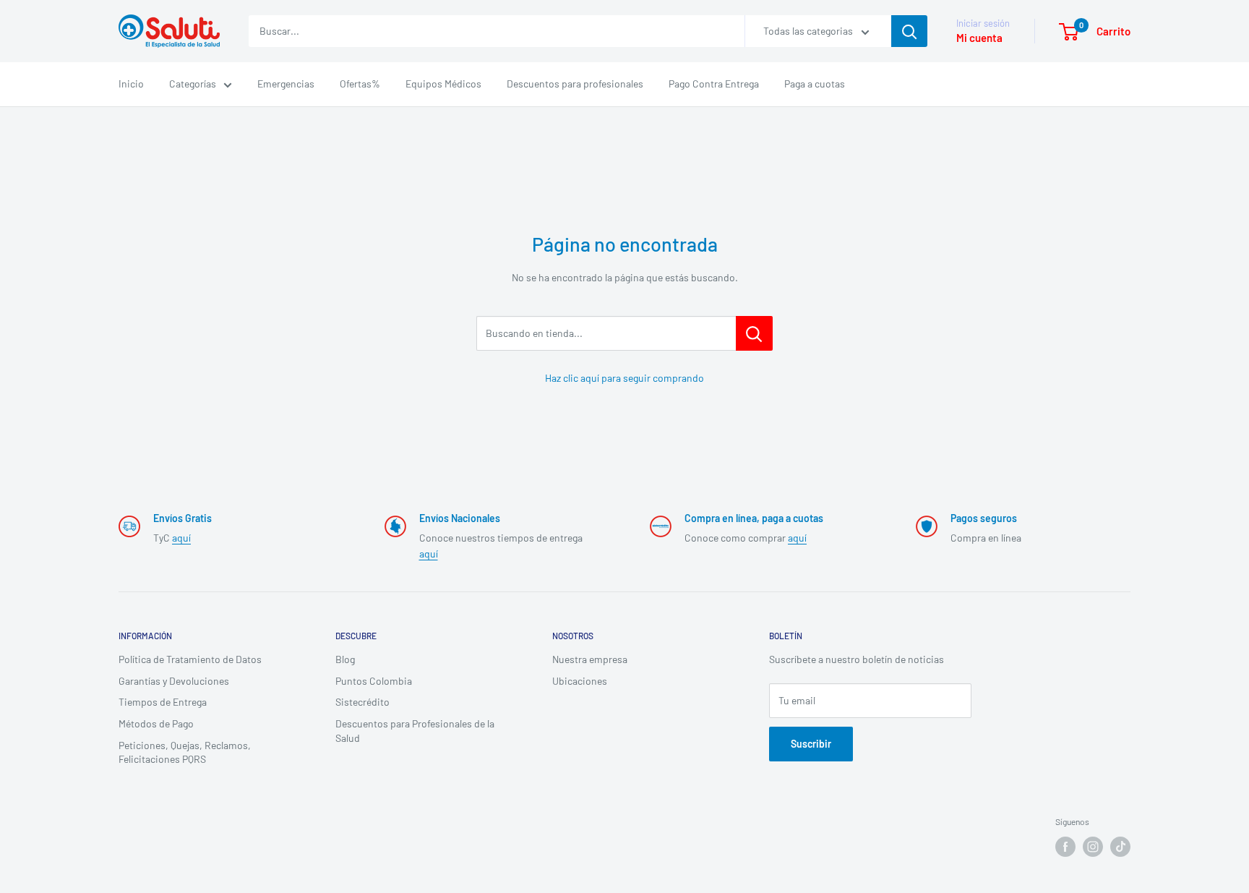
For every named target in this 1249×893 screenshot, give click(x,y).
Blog (345, 659)
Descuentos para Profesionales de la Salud (414, 730)
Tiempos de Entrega (163, 702)
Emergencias (285, 83)
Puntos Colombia (373, 681)
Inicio (131, 83)
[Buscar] (909, 31)
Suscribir (811, 744)
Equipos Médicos (443, 83)
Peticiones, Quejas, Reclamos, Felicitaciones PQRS (185, 752)
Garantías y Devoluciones (174, 681)
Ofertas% (360, 83)
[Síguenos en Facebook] (1065, 847)
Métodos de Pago (156, 723)
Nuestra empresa (589, 659)
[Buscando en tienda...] (754, 333)
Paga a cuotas (814, 83)
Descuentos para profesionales (575, 83)
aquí (181, 537)
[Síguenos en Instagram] (1093, 847)
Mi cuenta (979, 37)
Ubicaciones (579, 681)
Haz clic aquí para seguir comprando (624, 378)
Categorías (192, 83)
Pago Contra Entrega (714, 83)
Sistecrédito (362, 702)
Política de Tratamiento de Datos (190, 659)
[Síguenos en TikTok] (1120, 847)
